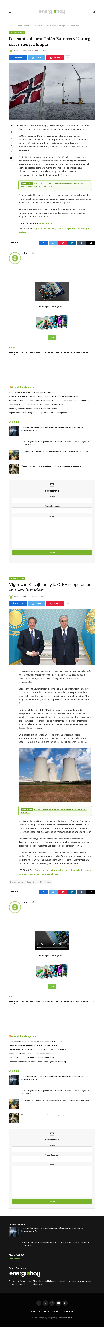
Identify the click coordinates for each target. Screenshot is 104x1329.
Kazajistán (31, 882)
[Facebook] (11, 132)
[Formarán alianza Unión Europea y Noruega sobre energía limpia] (52, 91)
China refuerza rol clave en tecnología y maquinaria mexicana (51, 466)
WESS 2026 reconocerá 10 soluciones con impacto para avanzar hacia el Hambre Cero (44, 396)
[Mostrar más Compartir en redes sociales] (67, 57)
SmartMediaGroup (65, 1318)
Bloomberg (46, 223)
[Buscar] (93, 12)
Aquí (52, 338)
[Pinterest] (11, 151)
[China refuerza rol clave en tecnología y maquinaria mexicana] (14, 469)
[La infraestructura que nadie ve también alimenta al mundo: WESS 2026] (14, 455)
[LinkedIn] (11, 145)
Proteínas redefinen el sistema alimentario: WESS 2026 (31, 1058)
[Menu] (10, 12)
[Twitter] (11, 138)
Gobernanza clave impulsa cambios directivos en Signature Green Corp (37, 1062)
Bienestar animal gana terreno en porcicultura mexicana (32, 392)
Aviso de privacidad (49, 1311)
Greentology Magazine (23, 387)
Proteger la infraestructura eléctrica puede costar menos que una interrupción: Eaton (52, 428)
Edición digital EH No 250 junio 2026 (52, 307)
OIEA (40, 882)
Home (33, 1311)
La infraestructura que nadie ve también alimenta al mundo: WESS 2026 (55, 451)
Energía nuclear (17, 578)
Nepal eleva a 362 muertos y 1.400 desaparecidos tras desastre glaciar (38, 413)
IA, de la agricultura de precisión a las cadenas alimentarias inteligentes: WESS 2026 (55, 443)
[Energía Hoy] (52, 12)
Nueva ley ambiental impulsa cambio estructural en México (33, 409)
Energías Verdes (17, 32)
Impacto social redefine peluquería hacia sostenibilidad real (33, 1054)
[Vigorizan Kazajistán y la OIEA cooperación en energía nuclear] (52, 637)
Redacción (21, 51)
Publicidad (68, 1311)
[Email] (11, 158)
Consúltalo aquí (15, 1259)
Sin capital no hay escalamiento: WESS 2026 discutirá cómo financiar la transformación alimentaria (49, 400)
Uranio (48, 882)
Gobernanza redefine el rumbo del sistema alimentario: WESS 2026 (36, 405)
